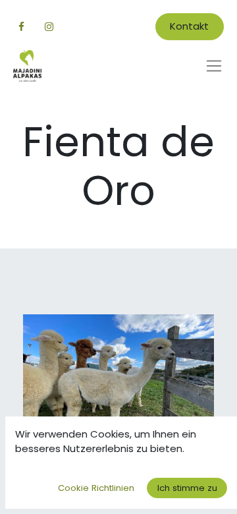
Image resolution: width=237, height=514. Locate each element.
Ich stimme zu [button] (187, 488)
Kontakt (189, 26)
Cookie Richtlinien (96, 488)
